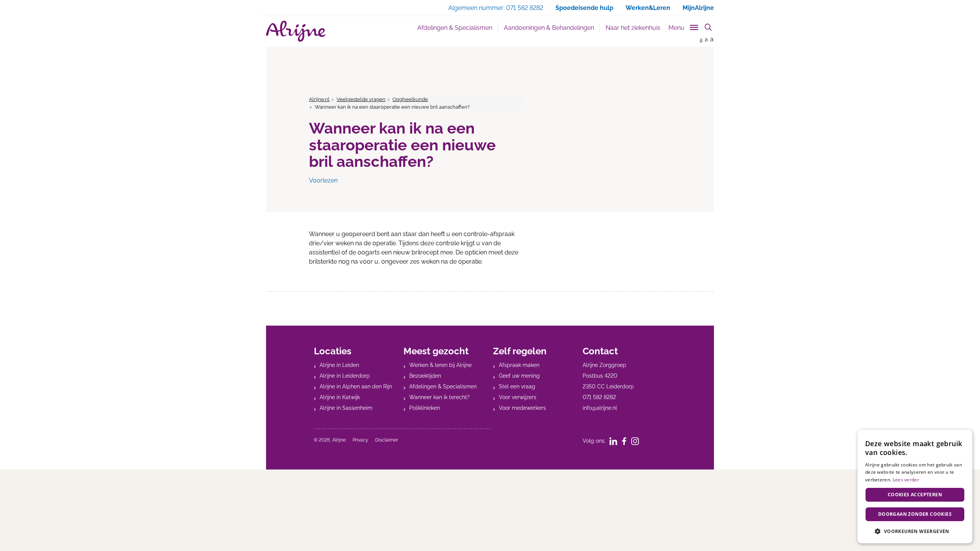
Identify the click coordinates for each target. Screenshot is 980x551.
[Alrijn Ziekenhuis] (295, 31)
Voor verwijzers (517, 397)
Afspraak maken (519, 365)
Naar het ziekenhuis (633, 27)
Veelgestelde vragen (360, 99)
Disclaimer (386, 440)
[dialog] (915, 486)
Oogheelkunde (410, 99)
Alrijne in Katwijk (340, 397)
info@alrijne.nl (600, 408)
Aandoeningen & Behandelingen (549, 27)
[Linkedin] (615, 440)
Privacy (360, 440)
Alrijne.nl (319, 99)
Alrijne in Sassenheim (346, 408)
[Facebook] (626, 440)
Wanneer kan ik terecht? (439, 397)
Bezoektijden (425, 376)
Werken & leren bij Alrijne (440, 365)
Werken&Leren (648, 7)
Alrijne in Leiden (339, 365)
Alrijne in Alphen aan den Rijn (356, 386)
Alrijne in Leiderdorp (345, 376)
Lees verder (906, 479)
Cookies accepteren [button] (915, 494)
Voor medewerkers (522, 408)
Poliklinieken (424, 408)
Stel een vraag (517, 386)
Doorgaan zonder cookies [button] (915, 514)
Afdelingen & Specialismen (454, 27)
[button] (915, 531)
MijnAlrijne (698, 7)
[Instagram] (637, 440)
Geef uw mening (519, 376)
